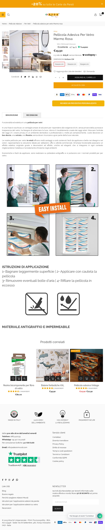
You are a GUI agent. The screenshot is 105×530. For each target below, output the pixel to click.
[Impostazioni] (95, 15)
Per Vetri (27, 24)
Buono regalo (8, 494)
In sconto (75, 351)
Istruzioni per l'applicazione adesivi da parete (20, 501)
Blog (4, 491)
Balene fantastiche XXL (52, 385)
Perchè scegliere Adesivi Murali (15, 498)
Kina (55, 31)
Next (49, 50)
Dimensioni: (64, 59)
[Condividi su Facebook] (21, 77)
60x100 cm (59, 64)
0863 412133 (15, 436)
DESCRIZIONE (12, 115)
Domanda (90, 71)
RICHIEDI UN (78, 103)
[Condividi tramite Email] (41, 77)
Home (4, 24)
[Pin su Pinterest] (29, 77)
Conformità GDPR (59, 458)
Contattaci (56, 437)
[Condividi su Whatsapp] (37, 77)
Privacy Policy (58, 444)
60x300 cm (84, 64)
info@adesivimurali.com (17, 447)
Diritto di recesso (59, 447)
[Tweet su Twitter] (25, 77)
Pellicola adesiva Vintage (86, 385)
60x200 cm (72, 64)
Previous (11, 51)
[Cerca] (8, 15)
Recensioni (6, 508)
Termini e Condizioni (60, 454)
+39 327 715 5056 (18, 440)
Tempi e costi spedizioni (62, 451)
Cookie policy (58, 461)
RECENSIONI (32, 115)
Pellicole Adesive (15, 24)
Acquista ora (78, 85)
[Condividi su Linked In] (33, 77)
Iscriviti (58, 509)
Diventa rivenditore (60, 441)
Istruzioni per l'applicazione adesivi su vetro (20, 504)
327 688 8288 (28, 443)
